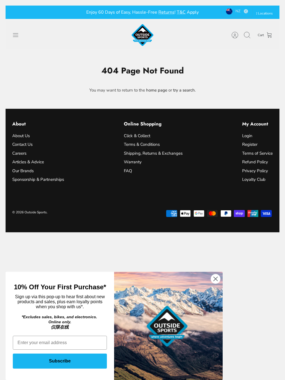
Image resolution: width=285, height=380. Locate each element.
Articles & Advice (28, 162)
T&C (181, 12)
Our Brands (23, 171)
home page (156, 90)
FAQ (128, 171)
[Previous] (81, 12)
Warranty (133, 162)
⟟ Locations (264, 13)
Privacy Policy (255, 171)
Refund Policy (255, 162)
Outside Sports (35, 212)
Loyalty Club (254, 179)
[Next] (203, 12)
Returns (166, 12)
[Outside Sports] (142, 35)
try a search (184, 90)
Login (247, 136)
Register (249, 144)
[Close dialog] (215, 279)
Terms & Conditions (142, 144)
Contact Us (22, 144)
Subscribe (60, 361)
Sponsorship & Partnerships (38, 179)
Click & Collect (137, 136)
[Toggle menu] (18, 35)
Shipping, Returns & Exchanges (153, 153)
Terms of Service (257, 153)
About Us (21, 136)
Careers (19, 153)
